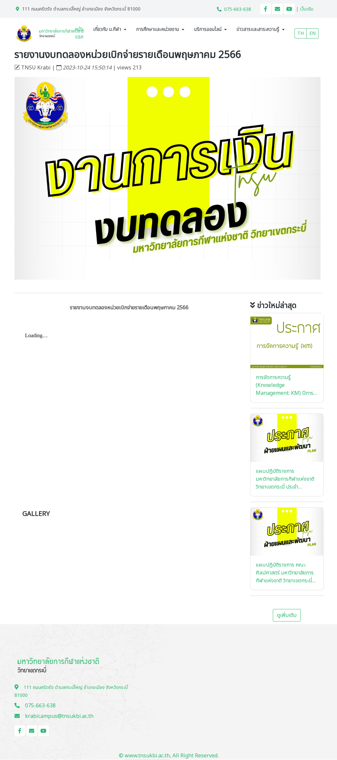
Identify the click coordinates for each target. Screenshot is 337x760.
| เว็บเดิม (304, 9)
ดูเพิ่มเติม (287, 615)
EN (312, 33)
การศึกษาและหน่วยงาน (157, 29)
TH (301, 33)
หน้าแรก (79, 33)
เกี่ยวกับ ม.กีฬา (107, 29)
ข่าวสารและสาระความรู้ (258, 29)
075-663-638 (237, 9)
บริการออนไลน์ (207, 29)
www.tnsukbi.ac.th (147, 756)
